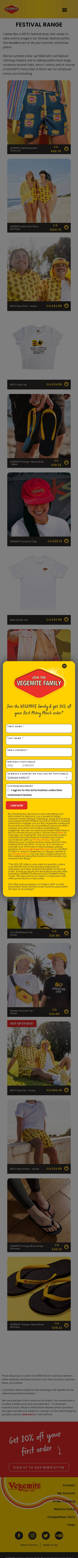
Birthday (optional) (21, 763)
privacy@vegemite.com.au (38, 849)
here (60, 832)
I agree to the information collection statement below (34, 792)
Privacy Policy (41, 839)
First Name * (15, 726)
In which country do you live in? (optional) (37, 773)
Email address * (17, 750)
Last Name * (15, 738)
